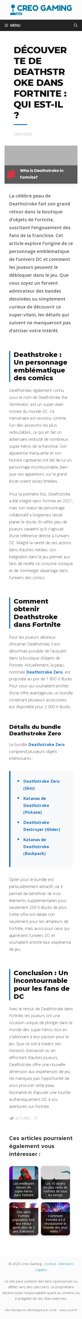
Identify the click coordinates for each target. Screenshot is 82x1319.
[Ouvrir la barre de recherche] (75, 25)
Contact (50, 1263)
